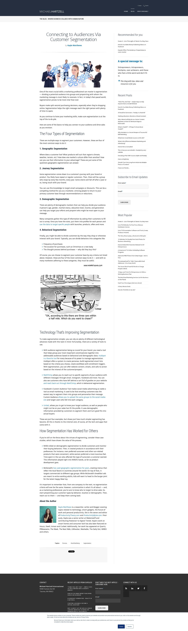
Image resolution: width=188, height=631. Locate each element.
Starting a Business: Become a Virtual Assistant (132, 116)
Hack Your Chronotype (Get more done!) (130, 283)
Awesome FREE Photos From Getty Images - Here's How (133, 257)
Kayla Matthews (74, 45)
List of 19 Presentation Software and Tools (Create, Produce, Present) (133, 231)
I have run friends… (124, 168)
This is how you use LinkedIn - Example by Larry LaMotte (132, 151)
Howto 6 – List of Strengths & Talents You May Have (133, 41)
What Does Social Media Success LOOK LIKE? (131, 138)
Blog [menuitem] (132, 11)
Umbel (46, 405)
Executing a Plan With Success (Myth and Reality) (132, 155)
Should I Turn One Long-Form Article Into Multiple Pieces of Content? (132, 163)
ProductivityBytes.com (93, 515)
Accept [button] (121, 626)
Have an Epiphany (123, 159)
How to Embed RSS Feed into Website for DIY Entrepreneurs (131, 246)
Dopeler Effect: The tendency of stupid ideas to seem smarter (132, 51)
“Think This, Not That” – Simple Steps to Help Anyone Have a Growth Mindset (131, 103)
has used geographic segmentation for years (71, 468)
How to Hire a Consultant (125, 147)
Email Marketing (75, 543)
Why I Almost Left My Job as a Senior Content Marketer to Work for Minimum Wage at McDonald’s (131, 121)
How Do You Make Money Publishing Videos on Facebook (132, 46)
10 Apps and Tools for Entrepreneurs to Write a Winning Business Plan (132, 273)
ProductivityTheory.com (70, 515)
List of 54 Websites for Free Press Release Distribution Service (130, 226)
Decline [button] (130, 626)
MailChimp (48, 375)
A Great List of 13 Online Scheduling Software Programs (131, 251)
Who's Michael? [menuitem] (142, 11)
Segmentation (87, 543)
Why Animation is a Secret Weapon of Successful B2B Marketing (132, 133)
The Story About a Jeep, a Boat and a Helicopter (132, 236)
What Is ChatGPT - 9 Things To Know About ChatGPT (130, 128)
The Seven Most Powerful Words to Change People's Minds (131, 268)
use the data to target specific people (55, 224)
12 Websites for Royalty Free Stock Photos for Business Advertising (131, 240)
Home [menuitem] (126, 11)
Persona (64, 543)
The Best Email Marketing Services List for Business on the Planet (133, 278)
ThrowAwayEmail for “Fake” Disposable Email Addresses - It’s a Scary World (131, 262)
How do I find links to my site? (126, 290)
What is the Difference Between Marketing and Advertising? (132, 142)
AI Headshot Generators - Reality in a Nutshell (131, 112)
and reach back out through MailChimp (60, 383)
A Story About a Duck (124, 286)
